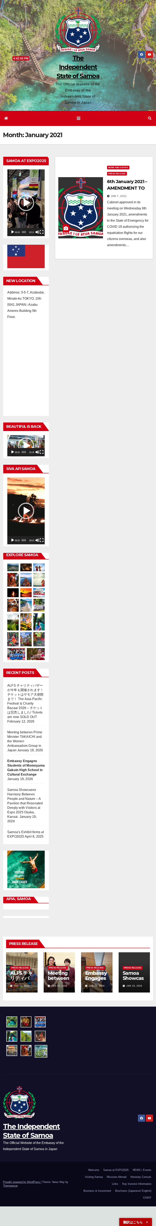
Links (115, 1183)
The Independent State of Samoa (78, 67)
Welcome (93, 1170)
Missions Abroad (116, 1176)
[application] (26, 202)
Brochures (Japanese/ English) (133, 1190)
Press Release (117, 173)
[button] (149, 118)
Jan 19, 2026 (59, 986)
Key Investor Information (136, 1183)
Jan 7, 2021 (119, 196)
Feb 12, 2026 (22, 986)
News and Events (118, 167)
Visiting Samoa (94, 1176)
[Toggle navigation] (78, 118)
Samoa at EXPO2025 (116, 1170)
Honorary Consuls (140, 1176)
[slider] (24, 232)
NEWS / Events (142, 1170)
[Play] (13, 232)
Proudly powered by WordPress (22, 1182)
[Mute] (37, 232)
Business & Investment (97, 1190)
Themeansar (10, 1185)
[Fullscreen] (42, 232)
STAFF (147, 1197)
